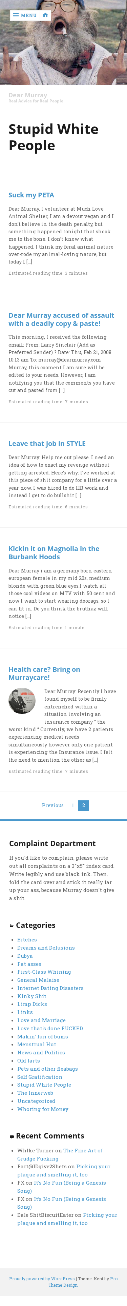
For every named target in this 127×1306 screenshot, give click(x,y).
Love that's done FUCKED (50, 1028)
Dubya (25, 955)
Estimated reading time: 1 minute (46, 627)
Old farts (28, 1060)
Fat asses (29, 963)
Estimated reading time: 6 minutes (48, 506)
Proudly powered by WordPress (42, 1278)
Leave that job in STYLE (47, 443)
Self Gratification (39, 1076)
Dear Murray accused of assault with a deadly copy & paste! (61, 319)
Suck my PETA (31, 194)
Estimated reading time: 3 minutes (48, 273)
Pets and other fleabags (47, 1068)
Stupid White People (44, 1084)
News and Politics (41, 1052)
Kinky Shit (31, 996)
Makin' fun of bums (42, 1036)
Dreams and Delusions (46, 947)
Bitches (27, 939)
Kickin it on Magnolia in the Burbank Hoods (54, 552)
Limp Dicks (32, 1003)
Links (25, 1012)
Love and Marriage (41, 1020)
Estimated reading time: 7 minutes (48, 401)
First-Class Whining (44, 971)
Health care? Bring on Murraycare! (44, 673)
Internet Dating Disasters (50, 988)
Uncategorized (36, 1100)
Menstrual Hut (36, 1044)
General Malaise (38, 979)
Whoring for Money (42, 1109)
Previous (53, 805)
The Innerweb (35, 1092)
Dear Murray (27, 95)
